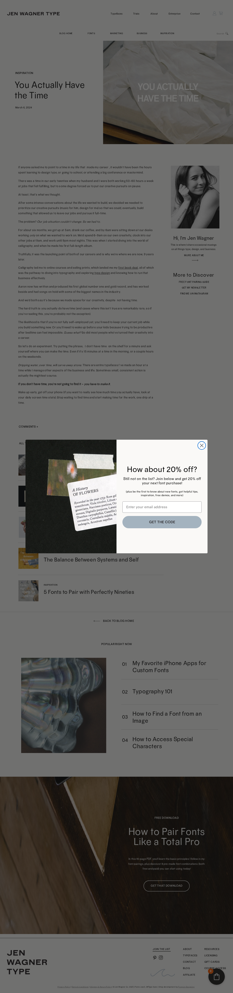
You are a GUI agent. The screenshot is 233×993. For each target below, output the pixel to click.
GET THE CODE (162, 522)
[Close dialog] (202, 445)
